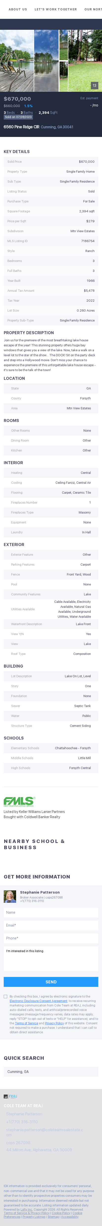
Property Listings (34, 1217)
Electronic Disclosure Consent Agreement (38, 1001)
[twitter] (25, 1169)
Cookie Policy (61, 1213)
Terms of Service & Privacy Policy (27, 1213)
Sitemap (53, 1217)
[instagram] (35, 1169)
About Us (18, 9)
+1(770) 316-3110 (32, 901)
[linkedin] (16, 1169)
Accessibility (69, 1217)
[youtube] (45, 1169)
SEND (51, 982)
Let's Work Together (56, 9)
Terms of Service (26, 1023)
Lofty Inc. (27, 1209)
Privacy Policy (54, 1023)
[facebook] (6, 1169)
